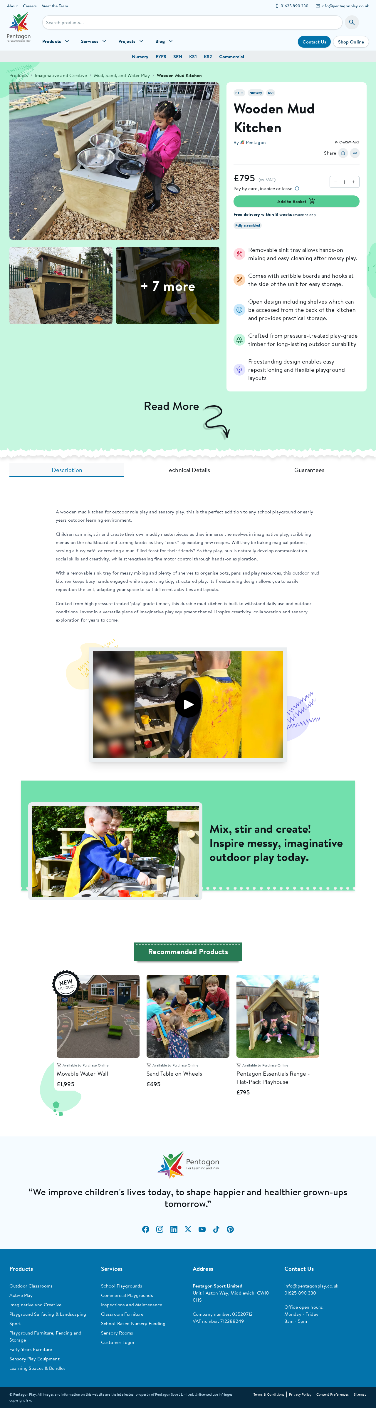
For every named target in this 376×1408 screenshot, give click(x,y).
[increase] (353, 181)
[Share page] (343, 153)
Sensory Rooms (117, 1332)
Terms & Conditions (269, 1394)
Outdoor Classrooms (31, 1285)
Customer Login (117, 1342)
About (12, 6)
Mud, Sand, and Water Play (122, 75)
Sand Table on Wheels (174, 1073)
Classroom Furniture (122, 1313)
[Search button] (352, 22)
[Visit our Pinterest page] (230, 1229)
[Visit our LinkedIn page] (174, 1229)
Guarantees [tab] (309, 470)
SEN (177, 56)
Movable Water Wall (82, 1073)
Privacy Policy (300, 1394)
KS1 (193, 56)
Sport (15, 1323)
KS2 (208, 56)
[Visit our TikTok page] (216, 1229)
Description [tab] (67, 470)
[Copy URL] (355, 153)
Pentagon (256, 142)
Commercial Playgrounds (127, 1295)
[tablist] (188, 470)
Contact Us (314, 41)
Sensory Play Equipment (34, 1358)
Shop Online (351, 41)
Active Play (21, 1295)
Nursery (140, 56)
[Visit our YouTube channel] (202, 1229)
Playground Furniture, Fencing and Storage (45, 1336)
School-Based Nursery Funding (133, 1323)
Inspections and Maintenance (131, 1304)
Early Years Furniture (30, 1349)
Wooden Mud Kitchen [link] (179, 75)
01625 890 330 (295, 6)
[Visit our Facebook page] (146, 1229)
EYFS (161, 56)
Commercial (231, 56)
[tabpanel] (188, 704)
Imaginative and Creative (61, 75)
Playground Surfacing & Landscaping (47, 1313)
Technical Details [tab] (188, 470)
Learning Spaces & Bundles (37, 1368)
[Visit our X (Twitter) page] (188, 1229)
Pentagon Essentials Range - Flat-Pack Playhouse (273, 1077)
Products (18, 75)
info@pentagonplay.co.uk (345, 6)
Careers (30, 6)
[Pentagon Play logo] (19, 31)
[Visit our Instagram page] (160, 1229)
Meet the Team (54, 6)
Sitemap (360, 1394)
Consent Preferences (332, 1394)
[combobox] (192, 22)
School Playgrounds (121, 1285)
